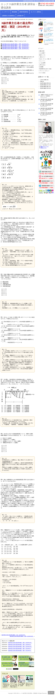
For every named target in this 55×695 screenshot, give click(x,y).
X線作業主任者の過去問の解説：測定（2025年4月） (20, 644)
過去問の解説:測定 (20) (45, 86)
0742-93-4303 (47, 3)
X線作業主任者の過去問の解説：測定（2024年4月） (20, 648)
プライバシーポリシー (44, 70)
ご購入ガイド (42, 57)
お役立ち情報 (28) (44, 79)
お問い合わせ (42, 64)
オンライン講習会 (36, 12)
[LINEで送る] (9, 668)
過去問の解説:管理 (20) (45, 83)
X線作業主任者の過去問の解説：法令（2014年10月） (15, 45)
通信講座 (14, 12)
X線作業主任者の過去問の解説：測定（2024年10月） (20, 646)
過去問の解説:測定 (10, 19)
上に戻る (51, 692)
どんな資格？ (42, 53)
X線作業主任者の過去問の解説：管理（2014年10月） (15, 44)
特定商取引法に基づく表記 (45, 68)
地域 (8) (42, 81)
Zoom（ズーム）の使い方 (45, 58)
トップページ (6, 12)
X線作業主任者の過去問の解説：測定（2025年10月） (20, 642)
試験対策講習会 (23, 12)
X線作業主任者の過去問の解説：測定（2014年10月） (24, 19)
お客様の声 (20, 15)
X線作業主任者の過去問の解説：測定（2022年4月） (20, 650)
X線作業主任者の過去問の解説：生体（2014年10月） (15, 48)
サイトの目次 (42, 72)
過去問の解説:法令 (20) (45, 84)
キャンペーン (42, 60)
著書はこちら (43, 147)
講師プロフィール (44, 146)
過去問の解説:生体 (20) (45, 88)
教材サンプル (42, 55)
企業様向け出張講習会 (8, 15)
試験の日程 (41, 51)
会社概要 (41, 66)
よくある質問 (42, 62)
